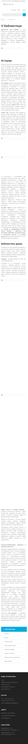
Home (2, 19)
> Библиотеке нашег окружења (12, 657)
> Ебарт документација (10, 645)
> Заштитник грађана (9, 649)
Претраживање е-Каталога (8, 687)
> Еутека (6, 637)
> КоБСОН (6, 633)
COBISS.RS (12, 615)
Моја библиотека (5, 689)
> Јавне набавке (8, 661)
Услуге (2, 680)
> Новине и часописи (9, 653)
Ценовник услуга (5, 684)
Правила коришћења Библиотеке (9, 682)
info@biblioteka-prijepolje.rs (11, 703)
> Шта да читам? (8, 641)
